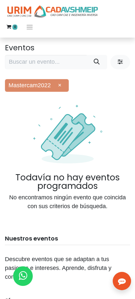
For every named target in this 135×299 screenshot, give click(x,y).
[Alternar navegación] (29, 27)
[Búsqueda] (97, 62)
